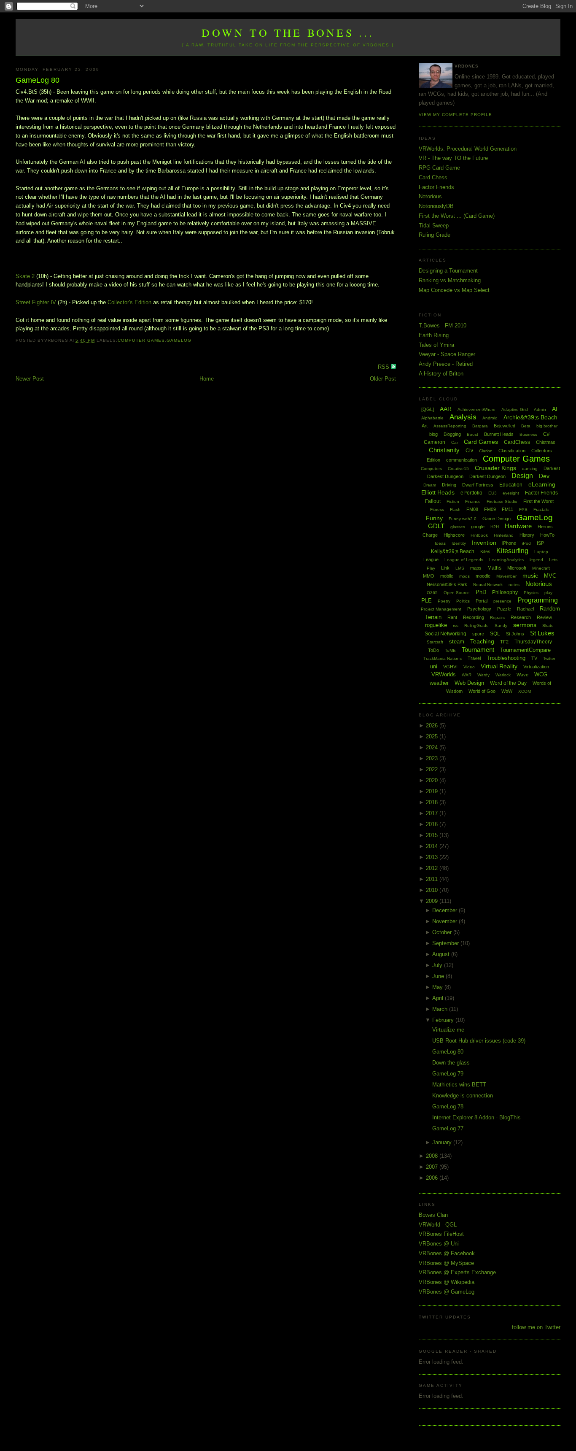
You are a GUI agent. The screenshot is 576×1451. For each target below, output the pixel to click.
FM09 (490, 509)
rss (455, 625)
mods (464, 576)
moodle (483, 575)
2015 (432, 835)
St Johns (515, 633)
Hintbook (479, 535)
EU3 (492, 493)
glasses (457, 526)
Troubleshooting (506, 658)
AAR (446, 408)
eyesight (511, 493)
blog (433, 434)
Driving (449, 484)
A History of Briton (441, 373)
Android (490, 418)
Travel (474, 658)
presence (502, 601)
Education (510, 485)
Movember (506, 576)
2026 (432, 725)
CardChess (517, 442)
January (442, 1142)
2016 (432, 824)
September (446, 943)
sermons (524, 624)
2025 (432, 736)
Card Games (481, 441)
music (530, 575)
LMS (459, 568)
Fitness (437, 509)
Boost (472, 434)
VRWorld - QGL (438, 1224)
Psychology (479, 608)
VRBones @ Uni (439, 1243)
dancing (530, 468)
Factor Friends (436, 187)
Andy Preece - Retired (446, 364)
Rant (452, 617)
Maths (494, 568)
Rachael (525, 608)
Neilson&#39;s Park (447, 584)
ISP (540, 543)
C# (546, 434)
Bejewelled (504, 425)
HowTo (547, 535)
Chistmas (545, 442)
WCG (540, 674)
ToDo (433, 650)
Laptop (541, 551)
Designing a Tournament (448, 271)
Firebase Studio (502, 501)
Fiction (453, 501)
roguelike (436, 625)
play (548, 592)
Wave (522, 674)
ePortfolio (471, 493)
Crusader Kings (495, 468)
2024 (432, 747)
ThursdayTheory (533, 642)
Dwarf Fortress (477, 484)
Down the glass (451, 1062)
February (443, 1020)
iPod (526, 543)
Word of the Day (508, 683)
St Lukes (542, 633)
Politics (463, 601)
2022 (432, 769)
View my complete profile (455, 114)
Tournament (478, 649)
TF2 (504, 641)
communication (461, 459)
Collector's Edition (129, 302)
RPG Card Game (439, 168)
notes (514, 584)
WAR (466, 675)
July (438, 965)
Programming (537, 600)
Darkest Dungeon (487, 476)
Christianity (444, 450)
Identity (459, 543)
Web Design (469, 683)
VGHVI (450, 666)
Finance (473, 501)
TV (534, 658)
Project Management (441, 609)
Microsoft (516, 567)
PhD (481, 592)
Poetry (444, 601)
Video (469, 667)
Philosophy (505, 592)
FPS (523, 509)
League (431, 559)
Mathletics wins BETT (459, 1084)
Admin (540, 409)
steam (456, 641)
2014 (432, 846)
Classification (511, 450)
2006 (432, 1178)
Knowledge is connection (462, 1095)
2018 (432, 802)
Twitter (549, 658)
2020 (432, 780)
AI (554, 408)
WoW (506, 691)
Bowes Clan (433, 1215)
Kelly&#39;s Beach (452, 551)
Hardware (518, 526)
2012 (432, 868)
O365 (432, 592)
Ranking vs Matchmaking (450, 280)
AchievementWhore (476, 409)
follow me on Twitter (536, 1327)
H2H (494, 526)
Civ (469, 451)
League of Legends (463, 559)
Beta (525, 426)
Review (544, 617)
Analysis (462, 417)
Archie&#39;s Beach (530, 417)
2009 (432, 901)
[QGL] (427, 409)
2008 (432, 1156)
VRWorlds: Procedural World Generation (468, 149)
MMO (428, 575)
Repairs (497, 617)
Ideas (440, 543)
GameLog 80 (37, 80)
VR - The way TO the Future (453, 158)
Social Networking (445, 634)
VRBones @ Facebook (447, 1253)
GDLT (436, 526)
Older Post (383, 379)
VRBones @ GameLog (446, 1292)
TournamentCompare (525, 650)
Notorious (430, 196)
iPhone (509, 543)
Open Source (457, 592)
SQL (495, 634)
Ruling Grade (434, 235)
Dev (544, 476)
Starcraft (435, 642)
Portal (481, 600)
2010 (432, 890)
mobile (446, 575)
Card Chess (433, 177)
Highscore (454, 535)
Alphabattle (432, 418)
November (445, 921)
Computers (431, 468)
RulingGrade (476, 625)
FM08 (472, 509)
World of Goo (481, 691)
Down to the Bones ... (288, 32)
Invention (484, 542)
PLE (426, 600)
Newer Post (30, 379)
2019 (432, 791)
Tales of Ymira (436, 345)
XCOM (524, 691)
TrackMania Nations (442, 658)
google (477, 526)
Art (425, 425)
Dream (429, 485)
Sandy (501, 625)
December (445, 910)
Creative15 (458, 468)
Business (528, 434)
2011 (432, 879)
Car (454, 442)
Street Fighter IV (36, 302)
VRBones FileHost (441, 1234)
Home (206, 379)
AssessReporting (449, 426)
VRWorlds (443, 674)
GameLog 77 (447, 1128)
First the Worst (538, 501)
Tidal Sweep (434, 225)
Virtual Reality (499, 666)
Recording (473, 617)
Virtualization (536, 666)
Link (445, 567)
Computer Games (141, 340)
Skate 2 (25, 276)
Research (521, 617)
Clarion (486, 451)
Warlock (503, 675)
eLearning (541, 484)
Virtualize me (448, 1030)
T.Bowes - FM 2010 (442, 325)
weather (439, 683)
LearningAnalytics (506, 559)
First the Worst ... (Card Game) (457, 216)
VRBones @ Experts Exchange (457, 1272)
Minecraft (541, 568)
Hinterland (504, 535)
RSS (384, 367)
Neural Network (488, 584)
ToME (450, 650)
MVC (550, 576)
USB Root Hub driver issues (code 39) (478, 1041)
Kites (485, 551)
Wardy (483, 675)
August (441, 954)
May (438, 987)
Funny (434, 518)
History (526, 535)
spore (478, 633)
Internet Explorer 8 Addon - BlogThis (476, 1117)
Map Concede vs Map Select (454, 290)
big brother (546, 426)
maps (476, 567)
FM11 (507, 509)
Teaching (482, 641)
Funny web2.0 (462, 518)
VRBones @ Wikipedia (446, 1282)
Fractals (541, 509)
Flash (455, 509)
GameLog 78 (447, 1106)
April (438, 998)
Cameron (434, 442)
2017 (432, 813)
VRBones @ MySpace (446, 1263)
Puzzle (504, 608)
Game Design (496, 518)
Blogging (452, 434)
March (440, 1009)
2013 (432, 857)
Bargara (480, 426)
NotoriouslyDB (436, 206)
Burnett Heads (499, 434)
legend (536, 559)
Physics (531, 592)
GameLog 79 (447, 1073)
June (439, 976)
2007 (432, 1167)
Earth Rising (434, 335)
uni (433, 666)
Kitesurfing (512, 550)
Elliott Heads (438, 492)
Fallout (433, 501)
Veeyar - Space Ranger (447, 354)
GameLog (179, 340)
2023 (432, 758)
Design (522, 475)
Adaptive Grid (514, 409)
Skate (548, 625)
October (442, 932)
